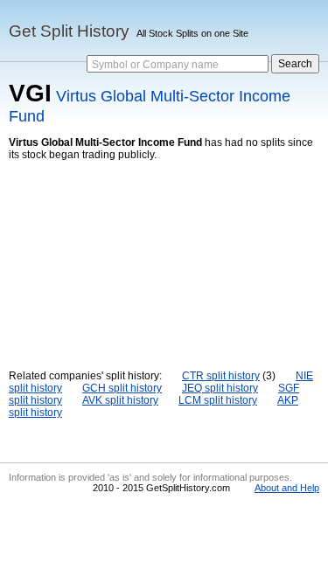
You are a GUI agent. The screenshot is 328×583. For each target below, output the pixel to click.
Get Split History (69, 31)
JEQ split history (220, 388)
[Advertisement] (164, 252)
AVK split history (120, 400)
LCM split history (217, 400)
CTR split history (221, 376)
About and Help (287, 487)
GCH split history (122, 388)
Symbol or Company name (155, 65)
